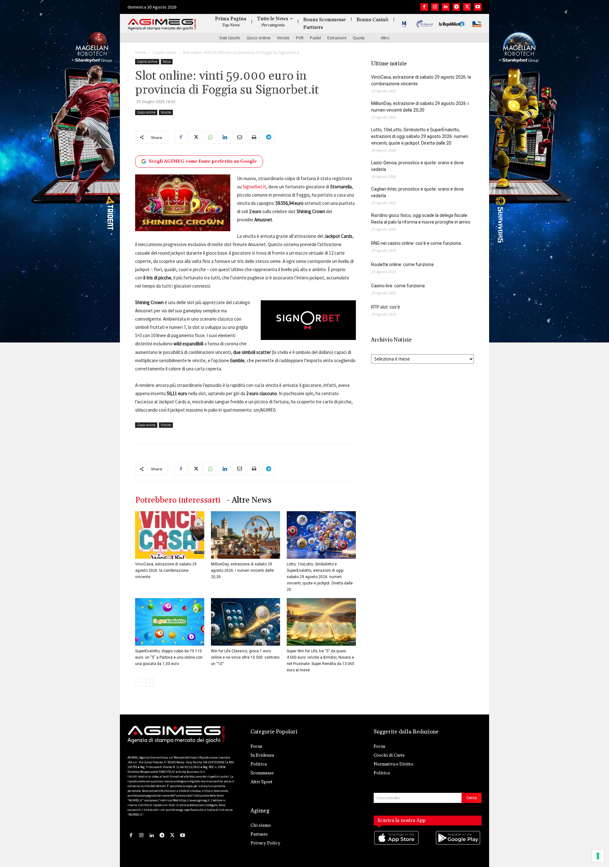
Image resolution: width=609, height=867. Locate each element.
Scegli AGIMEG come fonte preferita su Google (203, 161)
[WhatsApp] (210, 137)
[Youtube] (477, 7)
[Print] (253, 137)
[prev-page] (139, 683)
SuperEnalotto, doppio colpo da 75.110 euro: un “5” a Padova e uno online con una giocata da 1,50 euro (169, 657)
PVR (300, 38)
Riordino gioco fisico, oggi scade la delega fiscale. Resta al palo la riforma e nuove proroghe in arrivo (420, 219)
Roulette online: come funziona (402, 264)
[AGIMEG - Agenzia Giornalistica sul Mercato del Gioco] (162, 24)
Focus (167, 61)
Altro (385, 38)
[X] (467, 7)
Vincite (283, 38)
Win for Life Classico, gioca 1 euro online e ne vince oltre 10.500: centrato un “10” (245, 657)
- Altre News (249, 500)
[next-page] (149, 683)
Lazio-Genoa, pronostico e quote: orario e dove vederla (417, 166)
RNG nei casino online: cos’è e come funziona (416, 243)
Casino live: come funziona (398, 285)
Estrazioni (336, 38)
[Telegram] (456, 7)
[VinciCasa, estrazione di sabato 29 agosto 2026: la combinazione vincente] (169, 535)
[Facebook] (424, 7)
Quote (359, 38)
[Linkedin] (445, 7)
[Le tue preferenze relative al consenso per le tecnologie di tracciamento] (598, 856)
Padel (315, 38)
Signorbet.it (254, 187)
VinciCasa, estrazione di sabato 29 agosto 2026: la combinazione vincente (166, 570)
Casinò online (164, 52)
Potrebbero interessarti (177, 500)
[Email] (239, 137)
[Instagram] (435, 7)
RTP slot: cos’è (385, 307)
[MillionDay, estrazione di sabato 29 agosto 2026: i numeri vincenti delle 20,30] (245, 535)
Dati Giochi (229, 38)
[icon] (397, 844)
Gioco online (258, 38)
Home (140, 52)
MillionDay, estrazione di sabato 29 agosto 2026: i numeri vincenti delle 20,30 (242, 570)
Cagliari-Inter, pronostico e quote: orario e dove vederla (417, 192)
